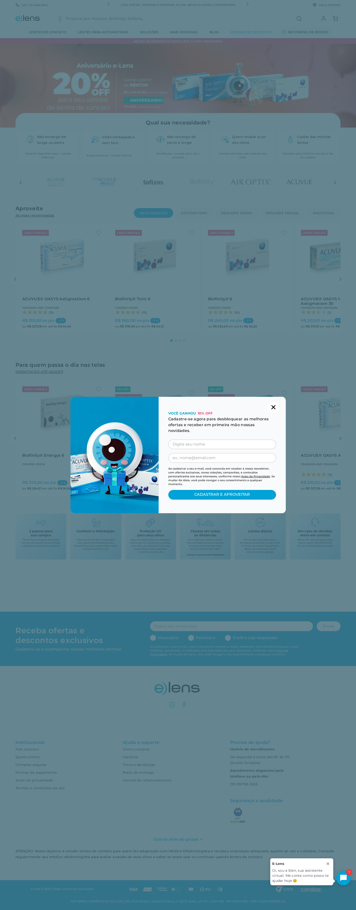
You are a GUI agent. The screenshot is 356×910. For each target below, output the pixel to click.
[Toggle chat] (343, 878)
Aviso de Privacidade (255, 476)
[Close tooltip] (328, 863)
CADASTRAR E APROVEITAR (222, 494)
